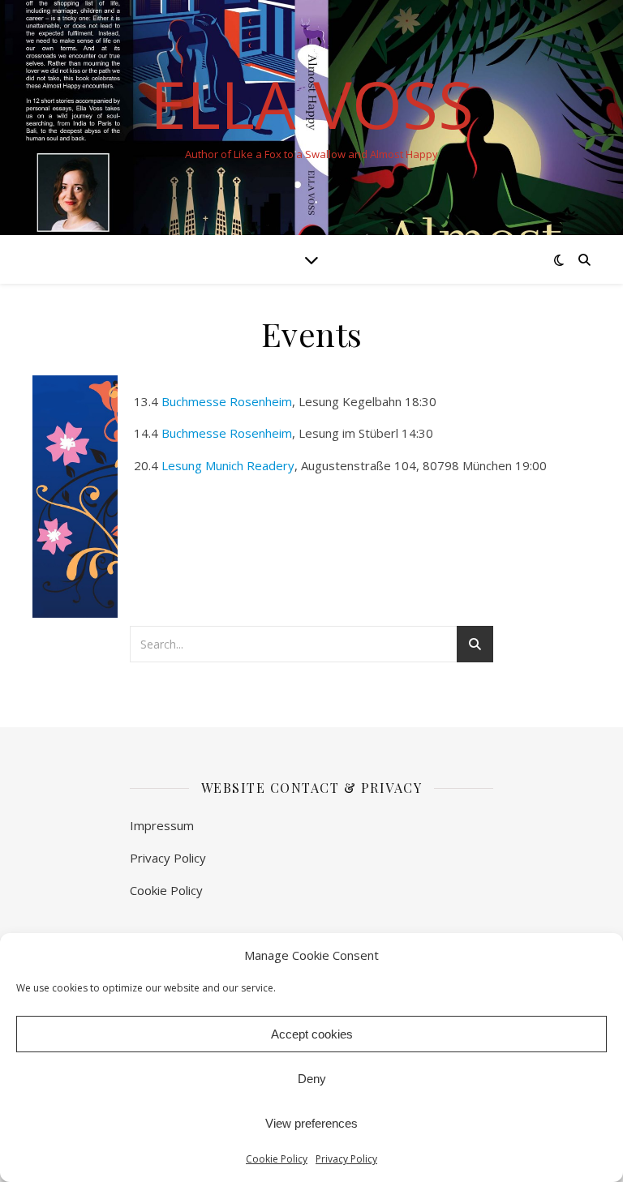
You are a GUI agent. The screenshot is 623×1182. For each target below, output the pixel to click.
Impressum (162, 825)
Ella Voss (312, 103)
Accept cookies (312, 1034)
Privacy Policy (346, 1159)
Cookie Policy (276, 1159)
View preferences (311, 1123)
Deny (312, 1079)
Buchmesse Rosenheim (226, 401)
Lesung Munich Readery (227, 465)
